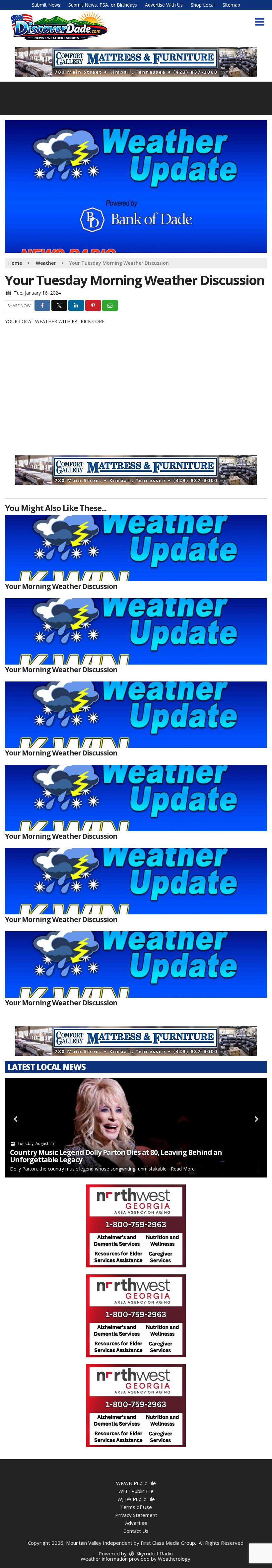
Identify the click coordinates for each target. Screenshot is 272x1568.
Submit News (46, 5)
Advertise (136, 1523)
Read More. (183, 1169)
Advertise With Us (164, 5)
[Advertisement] (136, 1225)
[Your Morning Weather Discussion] (136, 548)
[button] (259, 22)
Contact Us (136, 1531)
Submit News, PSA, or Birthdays (102, 5)
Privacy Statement (136, 1515)
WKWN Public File (136, 1483)
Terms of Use (136, 1507)
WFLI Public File (136, 1491)
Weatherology (174, 1558)
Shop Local (203, 5)
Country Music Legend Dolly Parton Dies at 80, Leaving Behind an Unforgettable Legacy (116, 1156)
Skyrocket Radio (154, 1553)
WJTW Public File (136, 1499)
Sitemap (231, 5)
